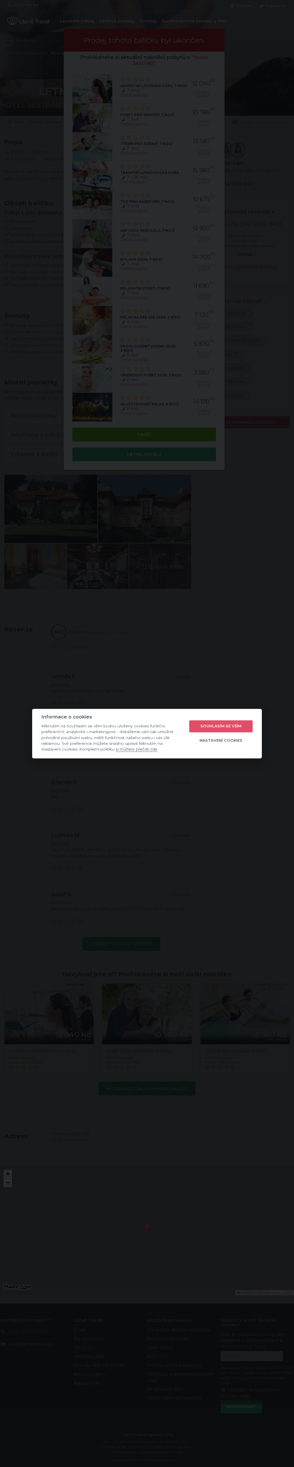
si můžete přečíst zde (136, 749)
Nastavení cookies (221, 740)
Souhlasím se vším (220, 726)
